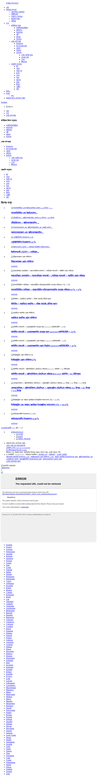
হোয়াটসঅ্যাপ (5, 468)
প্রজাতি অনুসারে (16, 64)
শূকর (17, 78)
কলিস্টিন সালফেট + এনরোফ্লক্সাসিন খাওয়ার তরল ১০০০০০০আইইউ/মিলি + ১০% (43, 331)
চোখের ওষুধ (25, 57)
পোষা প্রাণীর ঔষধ (27, 55)
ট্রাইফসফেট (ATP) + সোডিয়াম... (25, 251)
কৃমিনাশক (19, 30)
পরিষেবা (13, 21)
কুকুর (17, 82)
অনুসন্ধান (14, 266)
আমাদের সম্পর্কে (11, 10)
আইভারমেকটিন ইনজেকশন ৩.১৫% (25, 418)
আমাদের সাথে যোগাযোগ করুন (15, 98)
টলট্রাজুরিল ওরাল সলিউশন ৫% (23, 359)
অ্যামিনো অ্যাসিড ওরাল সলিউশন (24, 317)
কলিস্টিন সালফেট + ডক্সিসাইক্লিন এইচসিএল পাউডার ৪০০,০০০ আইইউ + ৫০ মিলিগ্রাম (46, 373)
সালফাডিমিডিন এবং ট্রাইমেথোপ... (24, 212)
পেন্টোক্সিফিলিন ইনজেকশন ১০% (23, 242)
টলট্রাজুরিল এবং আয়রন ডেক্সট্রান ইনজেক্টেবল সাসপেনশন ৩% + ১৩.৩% (39, 404)
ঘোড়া (18, 68)
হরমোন (18, 37)
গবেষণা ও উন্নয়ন (16, 16)
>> (14, 428)
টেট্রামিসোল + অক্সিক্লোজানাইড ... (25, 222)
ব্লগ (12, 96)
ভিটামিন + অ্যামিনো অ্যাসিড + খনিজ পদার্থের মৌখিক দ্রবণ (34, 303)
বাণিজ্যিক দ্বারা (16, 25)
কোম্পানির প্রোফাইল (17, 12)
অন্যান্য (18, 39)
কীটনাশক (24, 62)
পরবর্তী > (10, 428)
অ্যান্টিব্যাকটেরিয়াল (22, 28)
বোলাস (18, 48)
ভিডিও (8, 91)
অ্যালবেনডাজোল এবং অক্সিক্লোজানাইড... (27, 232)
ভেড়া (17, 75)
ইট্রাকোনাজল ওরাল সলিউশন (22, 261)
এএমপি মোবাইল (62, 454)
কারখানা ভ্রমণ (15, 19)
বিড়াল (18, 84)
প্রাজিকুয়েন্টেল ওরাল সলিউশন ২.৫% (42, 457)
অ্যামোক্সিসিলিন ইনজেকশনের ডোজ (30, 459)
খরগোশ (18, 80)
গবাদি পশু (19, 71)
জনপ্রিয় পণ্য (43, 454)
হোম (7, 7)
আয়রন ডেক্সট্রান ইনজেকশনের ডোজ (66, 457)
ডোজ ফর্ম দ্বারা (16, 41)
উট (17, 66)
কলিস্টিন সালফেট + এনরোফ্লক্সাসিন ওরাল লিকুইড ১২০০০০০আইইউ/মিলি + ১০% (43, 345)
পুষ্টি (17, 34)
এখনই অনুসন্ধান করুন (13, 461)
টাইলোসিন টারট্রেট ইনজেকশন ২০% (17, 457)
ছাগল (18, 73)
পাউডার (18, 50)
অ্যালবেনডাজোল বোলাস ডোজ (52, 459)
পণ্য (7, 23)
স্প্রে (23, 59)
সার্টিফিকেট (14, 14)
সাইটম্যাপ (52, 454)
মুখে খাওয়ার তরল (21, 46)
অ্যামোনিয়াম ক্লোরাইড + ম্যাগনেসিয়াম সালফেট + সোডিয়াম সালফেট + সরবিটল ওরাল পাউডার (48, 275)
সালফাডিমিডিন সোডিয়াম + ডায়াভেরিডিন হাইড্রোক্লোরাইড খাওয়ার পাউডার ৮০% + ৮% (46, 289)
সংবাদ (8, 93)
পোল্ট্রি (18, 87)
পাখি (17, 89)
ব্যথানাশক (19, 32)
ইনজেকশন (19, 44)
